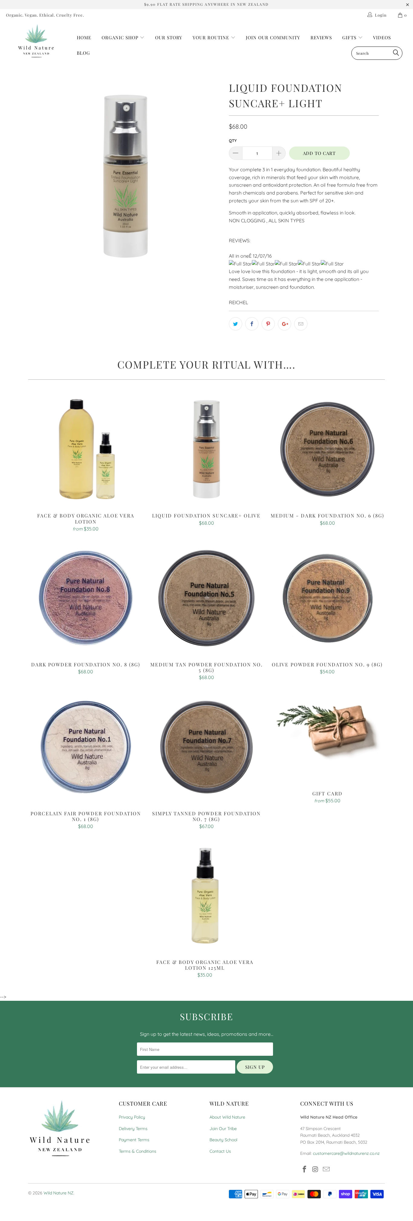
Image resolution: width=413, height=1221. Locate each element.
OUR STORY (168, 37)
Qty (233, 140)
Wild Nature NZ (58, 1193)
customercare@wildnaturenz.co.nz (346, 1153)
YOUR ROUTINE (212, 37)
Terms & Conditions (137, 1151)
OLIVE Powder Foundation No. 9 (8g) (327, 598)
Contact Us (220, 1151)
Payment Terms (134, 1139)
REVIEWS (321, 37)
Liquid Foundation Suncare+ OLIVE (206, 449)
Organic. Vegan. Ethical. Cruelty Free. (45, 15)
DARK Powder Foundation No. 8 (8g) (85, 598)
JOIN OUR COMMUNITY (273, 37)
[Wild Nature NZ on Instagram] (315, 1169)
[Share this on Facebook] (252, 323)
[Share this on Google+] (284, 323)
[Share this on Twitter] (235, 323)
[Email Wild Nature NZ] (326, 1169)
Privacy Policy (132, 1117)
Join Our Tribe (223, 1128)
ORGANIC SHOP (120, 37)
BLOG (83, 53)
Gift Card (327, 737)
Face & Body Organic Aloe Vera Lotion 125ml (205, 895)
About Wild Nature (227, 1117)
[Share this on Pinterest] (268, 323)
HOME (84, 37)
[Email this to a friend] (300, 323)
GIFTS (350, 37)
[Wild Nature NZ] (36, 41)
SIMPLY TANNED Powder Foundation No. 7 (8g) (206, 747)
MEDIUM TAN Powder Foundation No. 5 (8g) (206, 598)
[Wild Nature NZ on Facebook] (304, 1169)
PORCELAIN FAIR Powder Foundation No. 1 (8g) (85, 747)
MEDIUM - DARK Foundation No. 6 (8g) (327, 449)
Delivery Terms (133, 1128)
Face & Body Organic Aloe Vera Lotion (85, 449)
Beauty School (223, 1139)
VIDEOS (382, 37)
